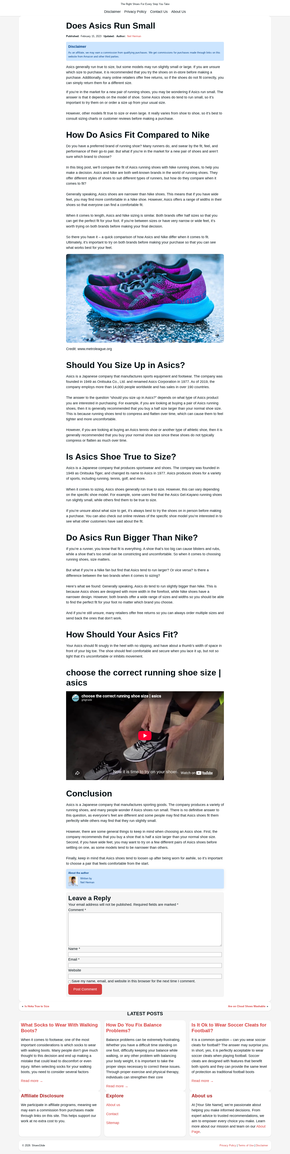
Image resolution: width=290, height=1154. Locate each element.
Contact (112, 1114)
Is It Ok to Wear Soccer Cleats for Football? (229, 1027)
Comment (77, 910)
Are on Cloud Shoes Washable (246, 1006)
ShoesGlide (38, 1145)
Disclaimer (262, 1145)
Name (74, 949)
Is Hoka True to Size (37, 1006)
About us (113, 1105)
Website (74, 970)
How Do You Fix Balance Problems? (134, 1027)
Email (74, 959)
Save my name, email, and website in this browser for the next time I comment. (134, 981)
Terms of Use (246, 1145)
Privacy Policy (228, 1145)
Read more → (32, 1081)
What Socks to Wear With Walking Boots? (59, 1027)
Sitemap (112, 1123)
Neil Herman (134, 36)
